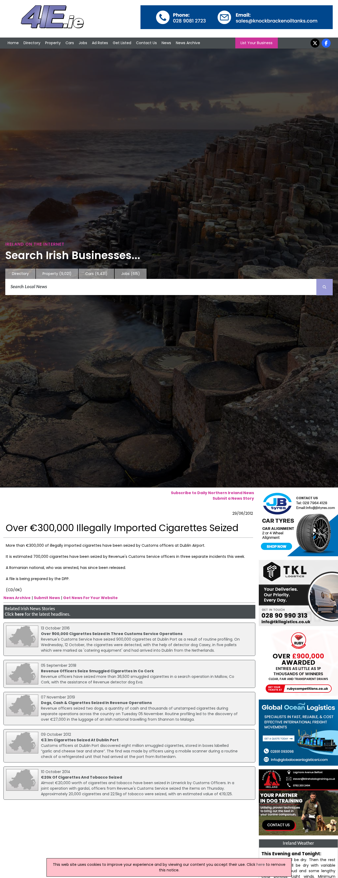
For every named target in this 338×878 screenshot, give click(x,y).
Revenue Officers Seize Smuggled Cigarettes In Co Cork (97, 671)
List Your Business (257, 42)
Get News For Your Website (90, 597)
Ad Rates (100, 42)
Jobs (83, 42)
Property (53, 42)
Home (13, 42)
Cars (69, 42)
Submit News (47, 597)
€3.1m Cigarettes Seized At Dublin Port (80, 740)
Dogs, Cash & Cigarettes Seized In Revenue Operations (96, 702)
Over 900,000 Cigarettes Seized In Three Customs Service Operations (111, 633)
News (166, 42)
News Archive (188, 42)
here (19, 614)
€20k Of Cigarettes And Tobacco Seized (81, 777)
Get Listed (122, 42)
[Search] (324, 287)
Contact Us (146, 42)
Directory (32, 42)
